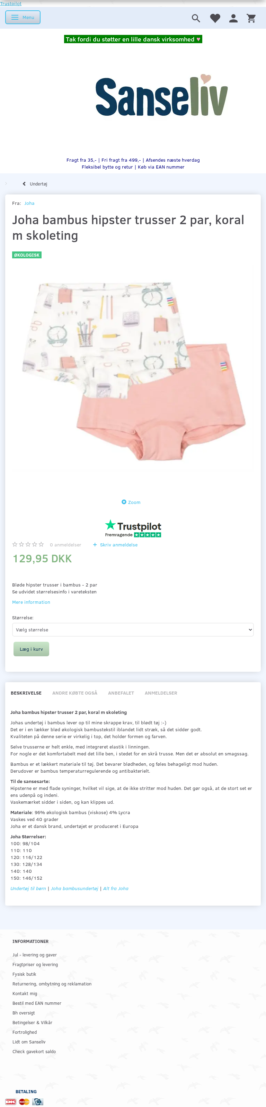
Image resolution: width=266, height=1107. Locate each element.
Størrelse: (23, 617)
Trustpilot (10, 3)
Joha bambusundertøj (74, 888)
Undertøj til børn (28, 888)
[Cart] (251, 18)
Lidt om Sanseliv (28, 1041)
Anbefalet (121, 692)
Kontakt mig (24, 993)
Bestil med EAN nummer (36, 1003)
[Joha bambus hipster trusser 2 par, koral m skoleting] (133, 368)
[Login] (233, 18)
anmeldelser (65, 544)
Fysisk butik (24, 974)
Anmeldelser (161, 692)
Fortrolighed (24, 1032)
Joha (29, 203)
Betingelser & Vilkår (32, 1022)
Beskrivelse (26, 692)
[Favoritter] (214, 18)
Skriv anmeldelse (118, 544)
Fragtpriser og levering (35, 964)
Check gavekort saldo (34, 1051)
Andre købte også (74, 692)
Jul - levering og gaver (34, 954)
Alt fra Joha (115, 888)
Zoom (134, 502)
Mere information (31, 602)
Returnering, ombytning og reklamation (51, 983)
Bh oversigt (23, 1012)
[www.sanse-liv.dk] (161, 96)
